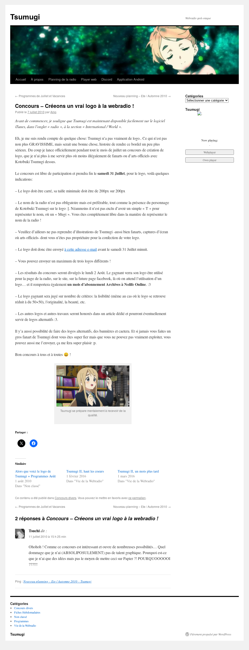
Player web (89, 79)
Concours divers (65, 498)
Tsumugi (25, 16)
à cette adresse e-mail (80, 249)
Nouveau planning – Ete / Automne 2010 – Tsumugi (57, 581)
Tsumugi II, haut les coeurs (85, 471)
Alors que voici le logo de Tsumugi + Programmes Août (35, 473)
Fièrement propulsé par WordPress (210, 634)
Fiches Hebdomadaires (27, 612)
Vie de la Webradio (25, 625)
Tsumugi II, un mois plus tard (138, 471)
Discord (106, 79)
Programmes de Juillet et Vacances (40, 96)
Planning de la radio (62, 79)
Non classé (20, 617)
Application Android (130, 79)
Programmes (21, 621)
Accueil (21, 79)
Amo (53, 112)
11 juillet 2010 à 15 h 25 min (47, 536)
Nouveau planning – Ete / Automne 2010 (142, 96)
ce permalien (137, 498)
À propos (37, 79)
